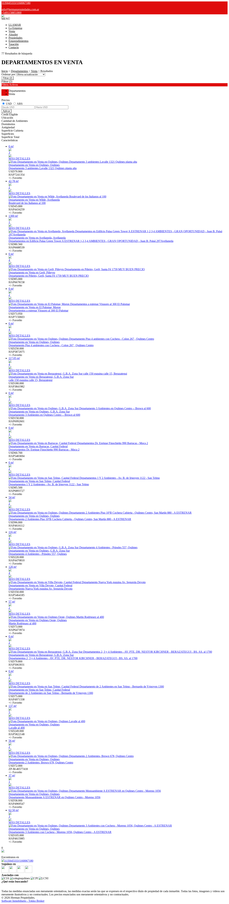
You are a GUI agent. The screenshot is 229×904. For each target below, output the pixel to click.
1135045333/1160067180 (18, 860)
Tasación (14, 44)
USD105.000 (17, 838)
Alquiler (13, 34)
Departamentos (19, 71)
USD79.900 (17, 174)
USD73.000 (17, 630)
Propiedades (15, 37)
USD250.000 (17, 351)
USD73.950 (17, 317)
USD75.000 (17, 699)
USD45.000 (17, 209)
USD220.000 (17, 560)
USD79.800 (17, 664)
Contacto (14, 47)
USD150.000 (17, 421)
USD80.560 (17, 247)
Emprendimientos (18, 40)
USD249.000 (17, 734)
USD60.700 (17, 456)
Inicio (4, 71)
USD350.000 (17, 595)
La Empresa (15, 28)
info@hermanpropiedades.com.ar (20, 9)
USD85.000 (17, 282)
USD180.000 (17, 386)
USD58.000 (17, 803)
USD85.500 (17, 491)
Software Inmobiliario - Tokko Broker (22, 900)
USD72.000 (18, 769)
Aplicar (6, 111)
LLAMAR (15, 24)
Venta (12, 31)
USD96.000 (16, 525)
